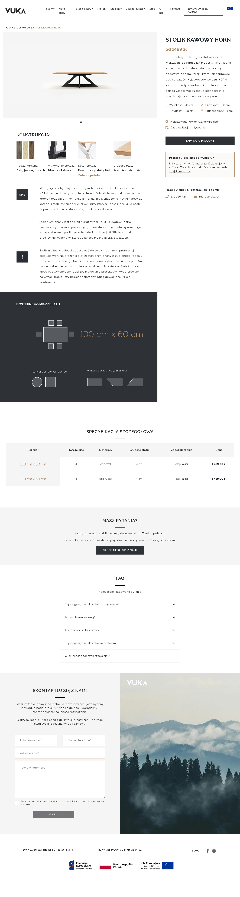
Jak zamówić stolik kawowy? (82, 630)
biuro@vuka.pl (209, 196)
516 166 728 (179, 196)
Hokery (101, 8)
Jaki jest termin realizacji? (80, 617)
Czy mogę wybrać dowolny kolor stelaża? (91, 643)
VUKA (8, 28)
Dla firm (115, 8)
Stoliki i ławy (83, 8)
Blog (152, 8)
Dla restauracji (134, 8)
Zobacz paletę (89, 175)
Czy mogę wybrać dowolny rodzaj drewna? (92, 604)
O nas (161, 10)
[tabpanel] (80, 75)
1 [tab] (81, 122)
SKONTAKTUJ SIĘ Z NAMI (120, 550)
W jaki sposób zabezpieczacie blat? (87, 656)
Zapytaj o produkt (200, 140)
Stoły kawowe (23, 28)
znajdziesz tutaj (180, 171)
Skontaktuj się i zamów (198, 11)
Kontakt (175, 8)
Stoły (49, 8)
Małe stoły (62, 10)
